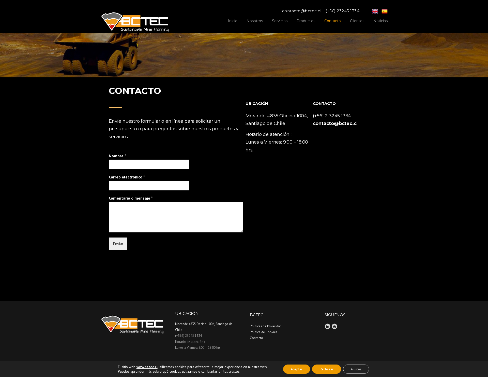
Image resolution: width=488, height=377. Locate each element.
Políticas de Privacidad (266, 326)
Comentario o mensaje (131, 198)
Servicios (279, 21)
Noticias (380, 21)
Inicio (232, 21)
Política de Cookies (263, 332)
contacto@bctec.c (335, 123)
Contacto (332, 21)
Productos (306, 21)
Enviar (118, 243)
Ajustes (356, 369)
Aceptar (296, 369)
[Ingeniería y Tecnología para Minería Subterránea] (134, 19)
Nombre (117, 155)
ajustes (234, 371)
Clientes (357, 21)
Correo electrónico (127, 176)
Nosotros (255, 21)
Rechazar (326, 369)
